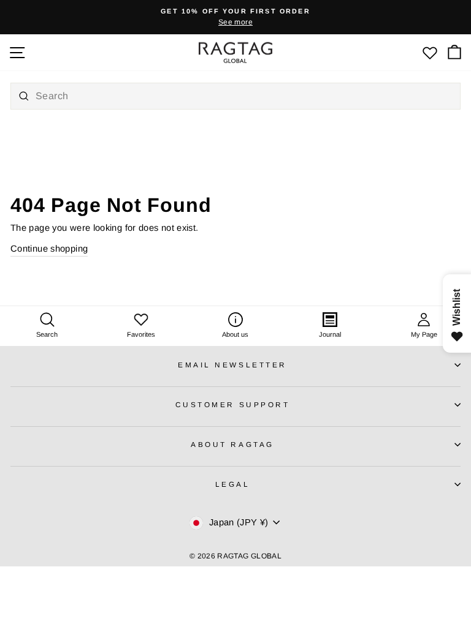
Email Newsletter (232, 365)
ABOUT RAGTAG (232, 444)
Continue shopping (49, 248)
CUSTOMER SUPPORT (232, 404)
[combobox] (235, 96)
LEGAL (232, 484)
